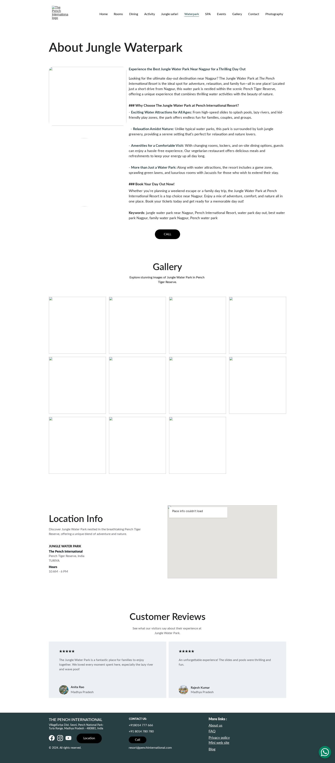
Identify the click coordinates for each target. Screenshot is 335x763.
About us (215, 725)
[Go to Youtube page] (68, 738)
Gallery (237, 14)
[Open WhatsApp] (325, 752)
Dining (133, 14)
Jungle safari (169, 14)
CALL (167, 234)
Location (89, 738)
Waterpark (191, 14)
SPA (208, 14)
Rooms (118, 14)
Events (221, 14)
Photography (274, 14)
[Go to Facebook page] (52, 738)
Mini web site (219, 743)
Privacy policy (219, 738)
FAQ (212, 731)
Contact (253, 14)
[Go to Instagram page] (60, 738)
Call (137, 739)
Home (103, 14)
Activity (149, 14)
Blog (212, 749)
